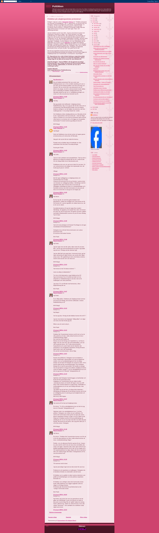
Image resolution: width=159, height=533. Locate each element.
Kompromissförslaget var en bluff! (102, 51)
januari (96, 44)
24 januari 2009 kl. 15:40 (60, 221)
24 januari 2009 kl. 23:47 (60, 399)
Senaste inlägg (52, 517)
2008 (93, 107)
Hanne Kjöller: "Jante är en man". (102, 82)
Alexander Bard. (97, 74)
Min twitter (95, 169)
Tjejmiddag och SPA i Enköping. (101, 46)
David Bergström (96, 159)
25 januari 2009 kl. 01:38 (60, 429)
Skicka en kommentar (55, 512)
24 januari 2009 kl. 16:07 (60, 291)
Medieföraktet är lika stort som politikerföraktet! (101, 71)
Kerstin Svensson (97, 163)
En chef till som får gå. (99, 61)
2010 (93, 20)
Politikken (57, 6)
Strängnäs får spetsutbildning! (101, 84)
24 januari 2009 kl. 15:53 (60, 264)
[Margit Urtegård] (96, 147)
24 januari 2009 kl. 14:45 (60, 150)
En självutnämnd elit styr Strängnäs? (103, 97)
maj (95, 37)
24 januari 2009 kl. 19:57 (60, 353)
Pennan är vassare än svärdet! (101, 100)
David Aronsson (96, 158)
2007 (93, 109)
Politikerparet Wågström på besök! (102, 90)
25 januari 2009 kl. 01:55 (60, 459)
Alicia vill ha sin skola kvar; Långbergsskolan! (100, 49)
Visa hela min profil (97, 122)
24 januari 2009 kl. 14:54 (60, 174)
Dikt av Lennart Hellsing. (99, 63)
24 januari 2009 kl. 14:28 (60, 96)
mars (95, 40)
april (95, 39)
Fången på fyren (96, 161)
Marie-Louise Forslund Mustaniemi (101, 166)
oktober (96, 27)
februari (96, 42)
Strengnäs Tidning (67, 22)
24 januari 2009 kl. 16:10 (60, 308)
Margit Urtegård (57, 98)
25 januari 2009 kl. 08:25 (60, 494)
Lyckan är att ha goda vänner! (101, 99)
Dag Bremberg (57, 79)
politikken (95, 115)
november (96, 25)
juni (95, 35)
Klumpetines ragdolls (97, 164)
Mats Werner (95, 168)
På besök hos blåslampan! (100, 56)
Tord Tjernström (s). (98, 86)
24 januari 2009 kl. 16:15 (60, 330)
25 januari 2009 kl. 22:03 (60, 510)
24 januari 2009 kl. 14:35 (60, 127)
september (97, 29)
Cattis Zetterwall (57, 128)
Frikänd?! (95, 68)
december (96, 23)
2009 (93, 22)
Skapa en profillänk (95, 149)
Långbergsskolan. (84, 72)
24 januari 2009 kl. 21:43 (60, 374)
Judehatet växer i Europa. (100, 88)
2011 (93, 18)
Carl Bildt (94, 154)
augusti (96, 31)
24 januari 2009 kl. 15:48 (60, 239)
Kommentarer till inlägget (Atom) (66, 520)
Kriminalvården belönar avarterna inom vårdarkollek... (102, 103)
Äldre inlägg (83, 517)
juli (94, 33)
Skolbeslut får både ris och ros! (101, 92)
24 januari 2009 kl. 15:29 (60, 192)
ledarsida (67, 42)
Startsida (68, 517)
